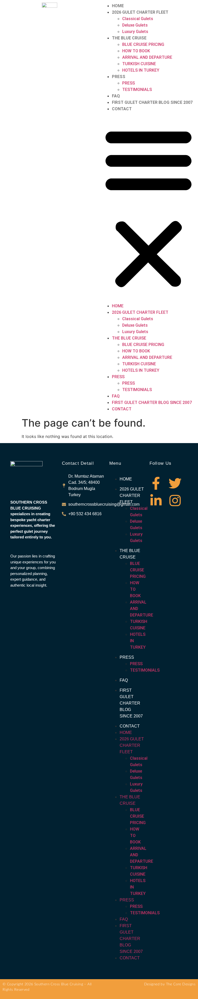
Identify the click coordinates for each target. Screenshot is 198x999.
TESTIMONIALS (137, 89)
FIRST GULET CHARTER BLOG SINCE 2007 (152, 102)
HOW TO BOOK (136, 50)
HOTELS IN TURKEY (140, 70)
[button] (148, 207)
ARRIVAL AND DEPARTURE (147, 57)
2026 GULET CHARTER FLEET (140, 12)
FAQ (116, 96)
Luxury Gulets (135, 31)
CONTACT (122, 108)
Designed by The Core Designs (169, 984)
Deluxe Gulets (135, 25)
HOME (118, 5)
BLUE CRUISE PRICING (143, 44)
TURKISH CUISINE (139, 63)
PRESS (118, 76)
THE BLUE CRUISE (129, 38)
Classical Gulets (137, 18)
